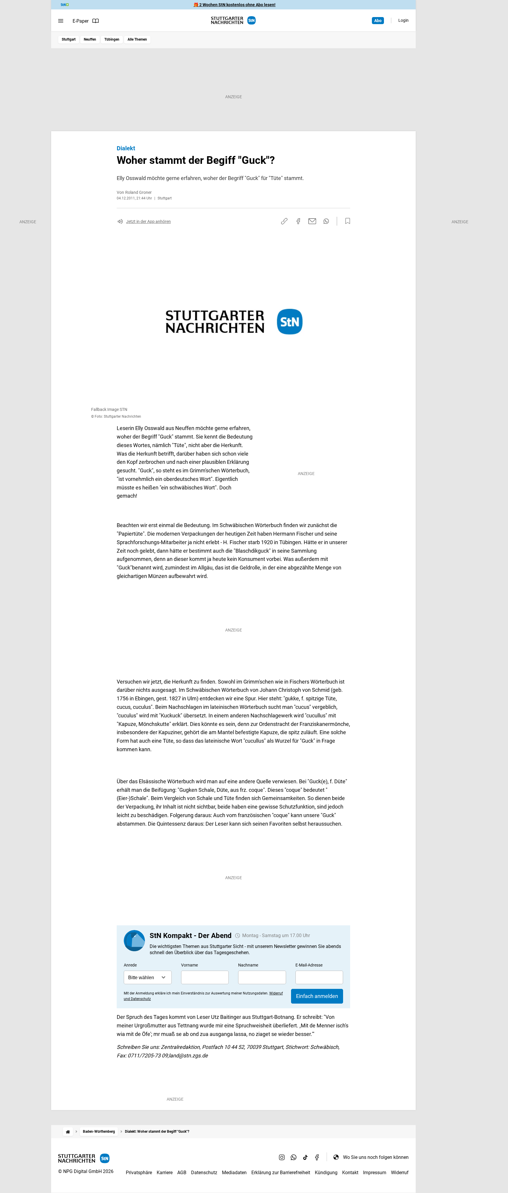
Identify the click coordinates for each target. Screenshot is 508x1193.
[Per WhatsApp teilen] (326, 221)
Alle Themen (137, 39)
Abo (378, 20)
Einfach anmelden (317, 996)
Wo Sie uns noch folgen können (376, 1157)
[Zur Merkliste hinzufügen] (346, 221)
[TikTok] (305, 1157)
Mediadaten (234, 1172)
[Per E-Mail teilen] (312, 221)
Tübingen (111, 39)
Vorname (189, 965)
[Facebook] (317, 1157)
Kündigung (326, 1172)
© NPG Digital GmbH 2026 (85, 1171)
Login (403, 20)
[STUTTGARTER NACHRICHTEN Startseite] (233, 20)
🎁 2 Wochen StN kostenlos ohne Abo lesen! (234, 4)
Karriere (165, 1172)
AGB (181, 1172)
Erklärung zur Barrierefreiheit (280, 1172)
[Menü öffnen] (60, 21)
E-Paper (80, 21)
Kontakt (350, 1172)
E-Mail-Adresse (308, 965)
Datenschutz (204, 1172)
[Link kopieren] (284, 221)
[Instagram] (282, 1157)
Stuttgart (69, 39)
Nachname (248, 965)
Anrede (130, 965)
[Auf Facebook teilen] (298, 221)
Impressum (374, 1172)
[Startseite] (68, 1131)
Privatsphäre (139, 1172)
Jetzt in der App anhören (148, 221)
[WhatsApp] (293, 1157)
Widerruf (400, 1172)
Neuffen (90, 39)
